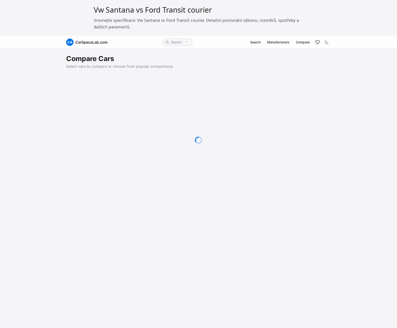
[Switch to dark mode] (327, 42)
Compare (303, 42)
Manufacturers (278, 42)
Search (255, 42)
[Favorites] (317, 42)
